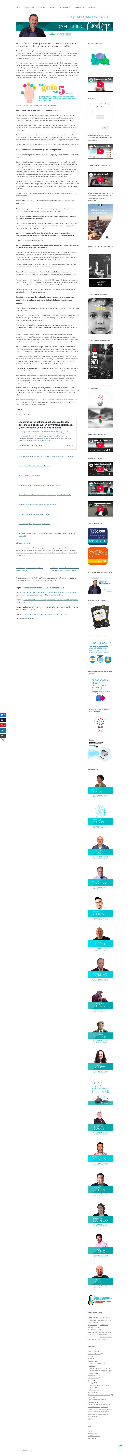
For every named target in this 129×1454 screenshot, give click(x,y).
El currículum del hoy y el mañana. (29, 475)
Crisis (89, 1356)
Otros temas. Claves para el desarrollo (99, 1395)
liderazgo (26, 553)
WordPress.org (92, 1438)
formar (66, 550)
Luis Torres (91, 1330)
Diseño (90, 1359)
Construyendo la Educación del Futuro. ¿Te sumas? (34, 466)
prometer (59, 553)
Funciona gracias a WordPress (24, 1450)
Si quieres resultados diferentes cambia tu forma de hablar (37, 504)
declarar (40, 550)
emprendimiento (59, 550)
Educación (35, 548)
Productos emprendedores (96, 1400)
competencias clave (31, 550)
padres (41, 553)
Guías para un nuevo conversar (98, 1368)
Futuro (90, 1380)
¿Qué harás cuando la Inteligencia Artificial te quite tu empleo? (99, 1320)
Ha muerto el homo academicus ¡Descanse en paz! (34, 514)
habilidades (72, 550)
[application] (100, 445)
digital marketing (93, 1325)
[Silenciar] (107, 450)
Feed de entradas (93, 1433)
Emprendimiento (93, 1378)
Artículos (41, 7)
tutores (64, 553)
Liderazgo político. (94, 1390)
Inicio (18, 7)
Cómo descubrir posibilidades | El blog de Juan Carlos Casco (43, 588)
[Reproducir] (90, 450)
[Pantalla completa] (110, 450)
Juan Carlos (22, 555)
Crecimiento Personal (94, 1354)
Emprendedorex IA (93, 1375)
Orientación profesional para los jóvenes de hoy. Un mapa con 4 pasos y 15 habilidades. (46, 456)
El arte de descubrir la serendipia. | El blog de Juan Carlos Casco (45, 614)
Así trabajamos (29, 7)
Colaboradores (65, 7)
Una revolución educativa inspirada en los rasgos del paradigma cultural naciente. (45, 495)
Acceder (90, 1431)
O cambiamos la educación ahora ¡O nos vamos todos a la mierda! (40, 485)
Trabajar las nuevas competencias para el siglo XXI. (54, 548)
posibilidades (51, 553)
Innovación (19, 553)
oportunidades (34, 553)
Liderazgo (91, 1383)
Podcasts (52, 7)
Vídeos (90, 1419)
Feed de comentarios (94, 1436)
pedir (45, 553)
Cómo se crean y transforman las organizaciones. (34, 524)
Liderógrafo (91, 1392)
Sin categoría (91, 1416)
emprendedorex (48, 550)
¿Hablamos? (92, 7)
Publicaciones (79, 7)
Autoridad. (99, 1330)
